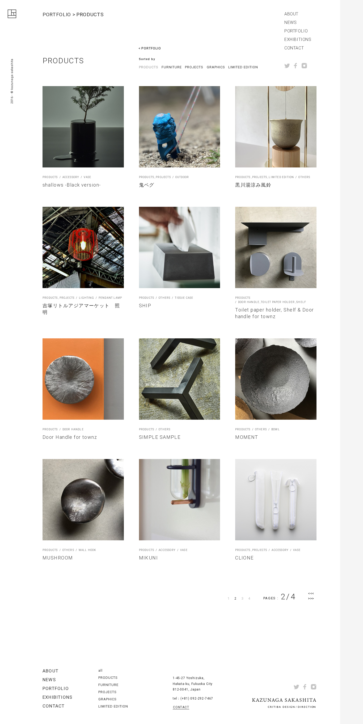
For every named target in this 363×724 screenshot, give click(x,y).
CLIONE (244, 558)
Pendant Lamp (110, 298)
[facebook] (295, 65)
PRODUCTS (148, 67)
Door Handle (248, 302)
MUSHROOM (58, 558)
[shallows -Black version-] (83, 126)
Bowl (275, 429)
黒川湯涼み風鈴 (253, 185)
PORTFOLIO (296, 31)
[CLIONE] (275, 499)
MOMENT (246, 437)
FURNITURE (172, 67)
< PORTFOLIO (149, 48)
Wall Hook (87, 550)
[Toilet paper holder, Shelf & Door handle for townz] (275, 247)
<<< (311, 593)
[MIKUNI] (179, 499)
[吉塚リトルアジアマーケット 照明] (83, 247)
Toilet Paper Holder (278, 302)
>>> (311, 598)
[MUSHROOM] (83, 499)
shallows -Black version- (72, 185)
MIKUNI (148, 558)
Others (304, 177)
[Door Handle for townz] (83, 379)
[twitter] (287, 65)
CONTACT (294, 48)
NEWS (290, 22)
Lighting (86, 298)
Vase (87, 177)
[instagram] (304, 65)
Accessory (70, 177)
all (100, 670)
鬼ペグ (146, 185)
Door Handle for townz (70, 437)
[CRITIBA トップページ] (12, 15)
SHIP (145, 305)
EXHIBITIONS (297, 39)
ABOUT (291, 14)
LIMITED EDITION (243, 67)
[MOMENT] (275, 379)
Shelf (301, 302)
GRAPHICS (216, 67)
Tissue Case (184, 298)
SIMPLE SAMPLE (160, 437)
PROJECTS (194, 67)
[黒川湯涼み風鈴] (275, 126)
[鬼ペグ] (179, 126)
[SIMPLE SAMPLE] (179, 379)
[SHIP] (179, 247)
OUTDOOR (182, 177)
